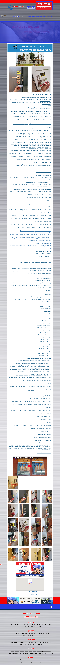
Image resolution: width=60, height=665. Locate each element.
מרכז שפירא (29, 653)
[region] (30, 32)
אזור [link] (27, 624)
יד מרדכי (20, 653)
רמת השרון (33, 633)
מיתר (14, 653)
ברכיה (24, 653)
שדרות (34, 651)
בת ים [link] (21, 624)
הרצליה (49, 633)
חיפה (40, 660)
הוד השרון (39, 633)
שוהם (29, 644)
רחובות (32, 642)
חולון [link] (24, 624)
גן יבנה (46, 642)
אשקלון (43, 651)
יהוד (31, 626)
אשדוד (49, 642)
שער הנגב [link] (17, 651)
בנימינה (43, 660)
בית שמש (22, 644)
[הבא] (54, 32)
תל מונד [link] (20, 633)
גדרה (38, 642)
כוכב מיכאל (35, 653)
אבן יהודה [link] (24, 633)
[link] (51, 607)
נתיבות (30, 651)
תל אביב (49, 624)
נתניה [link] (37, 635)
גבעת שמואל (35, 626)
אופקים (26, 651)
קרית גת (39, 651)
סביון (23, 626)
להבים (10, 653)
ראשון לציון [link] (17, 624)
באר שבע (22, 651)
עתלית (47, 660)
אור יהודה (26, 626)
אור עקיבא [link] (32, 635)
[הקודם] (5, 32)
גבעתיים (41, 624)
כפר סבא (44, 633)
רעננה (29, 633)
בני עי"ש (42, 642)
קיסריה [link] (23, 635)
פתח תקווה (36, 624)
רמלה (38, 644)
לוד (35, 644)
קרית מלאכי (48, 651)
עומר (17, 653)
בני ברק (31, 624)
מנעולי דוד (44, 4)
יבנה (35, 642)
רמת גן (45, 624)
